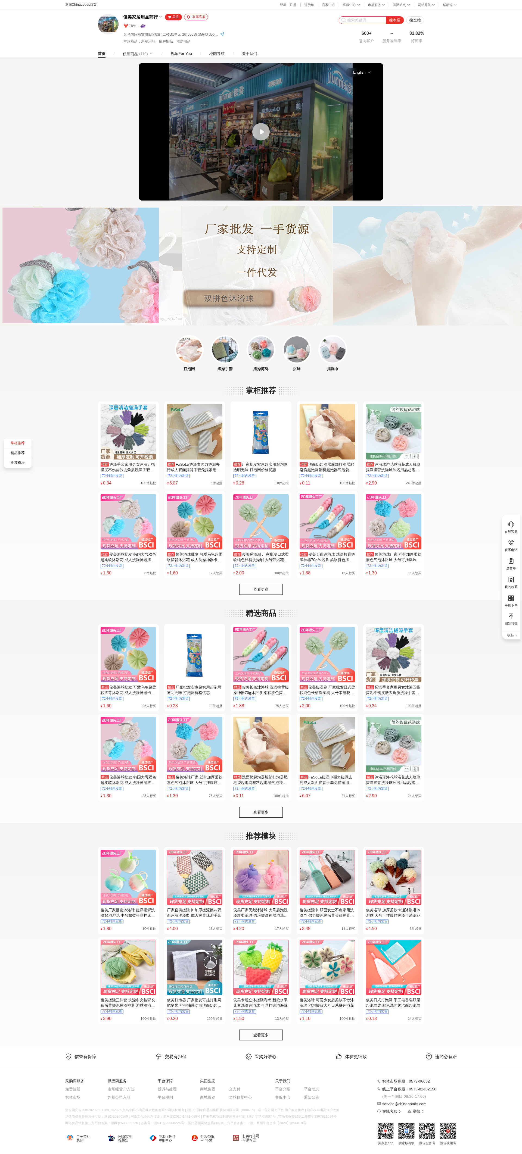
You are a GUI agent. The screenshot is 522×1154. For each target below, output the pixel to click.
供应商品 (135, 54)
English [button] (359, 72)
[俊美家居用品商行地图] (222, 34)
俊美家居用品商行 (140, 17)
